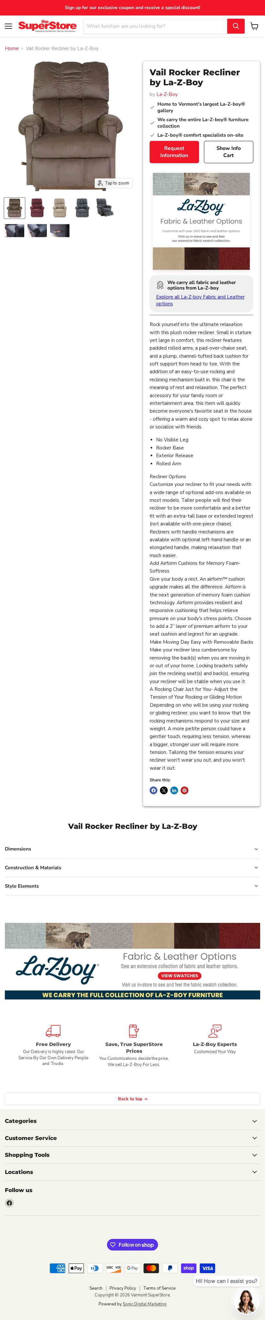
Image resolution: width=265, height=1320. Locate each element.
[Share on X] (164, 790)
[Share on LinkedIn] (174, 790)
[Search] (236, 26)
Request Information (174, 152)
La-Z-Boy (167, 94)
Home (12, 48)
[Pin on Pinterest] (184, 790)
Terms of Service (159, 1288)
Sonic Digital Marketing (144, 1304)
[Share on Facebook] (153, 790)
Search (96, 1288)
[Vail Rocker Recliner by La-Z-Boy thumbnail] (14, 208)
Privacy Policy (123, 1288)
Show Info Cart (229, 152)
